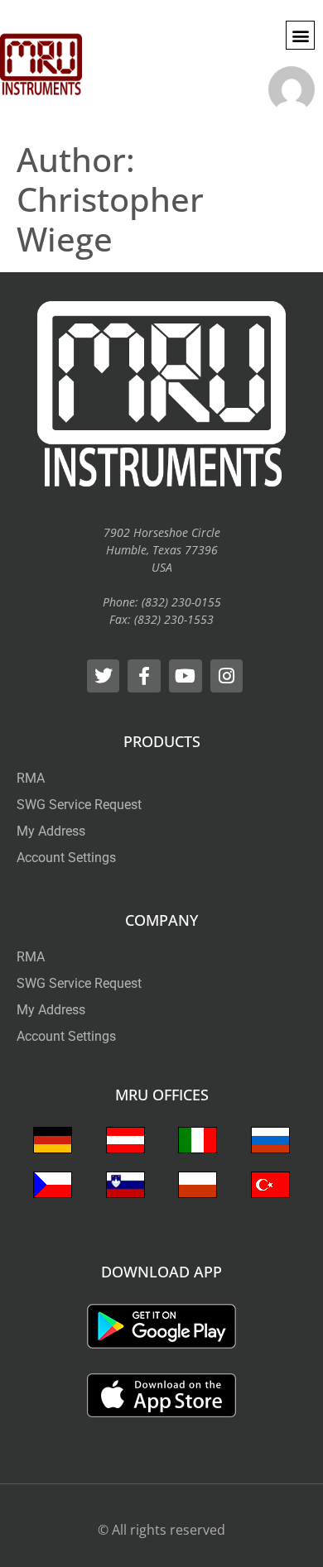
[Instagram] (226, 675)
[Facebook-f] (144, 675)
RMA (31, 778)
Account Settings (66, 857)
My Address (51, 831)
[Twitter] (103, 675)
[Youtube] (185, 675)
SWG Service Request (79, 804)
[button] (300, 35)
